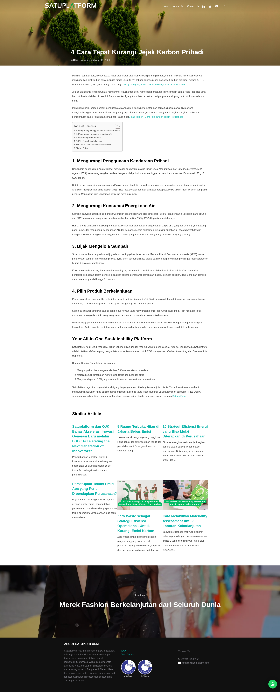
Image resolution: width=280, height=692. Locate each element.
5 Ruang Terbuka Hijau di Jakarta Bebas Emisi (138, 428)
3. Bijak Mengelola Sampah (88, 137)
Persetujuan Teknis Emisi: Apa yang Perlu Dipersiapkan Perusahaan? (94, 489)
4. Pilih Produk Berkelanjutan (89, 141)
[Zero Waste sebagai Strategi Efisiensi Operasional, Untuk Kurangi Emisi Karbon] (140, 495)
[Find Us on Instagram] (210, 6)
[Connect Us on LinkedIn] (203, 6)
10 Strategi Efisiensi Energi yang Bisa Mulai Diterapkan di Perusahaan (185, 431)
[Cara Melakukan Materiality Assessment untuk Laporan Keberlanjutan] (185, 495)
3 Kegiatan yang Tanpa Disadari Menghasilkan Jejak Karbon (154, 84)
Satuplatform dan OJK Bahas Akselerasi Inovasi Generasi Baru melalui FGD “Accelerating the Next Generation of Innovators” (93, 438)
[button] (272, 684)
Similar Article (82, 148)
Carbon (84, 60)
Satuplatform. (179, 396)
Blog (75, 60)
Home (166, 6)
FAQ (123, 650)
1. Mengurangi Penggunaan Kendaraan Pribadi (98, 130)
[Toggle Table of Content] (116, 126)
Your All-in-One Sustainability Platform (93, 144)
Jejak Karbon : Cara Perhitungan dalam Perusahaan (156, 117)
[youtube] (216, 6)
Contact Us (193, 6)
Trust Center (127, 654)
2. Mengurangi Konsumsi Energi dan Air (94, 134)
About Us (178, 6)
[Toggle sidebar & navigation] (232, 6)
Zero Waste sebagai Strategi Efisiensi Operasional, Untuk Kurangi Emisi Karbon (135, 523)
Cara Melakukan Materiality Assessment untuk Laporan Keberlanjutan (185, 521)
